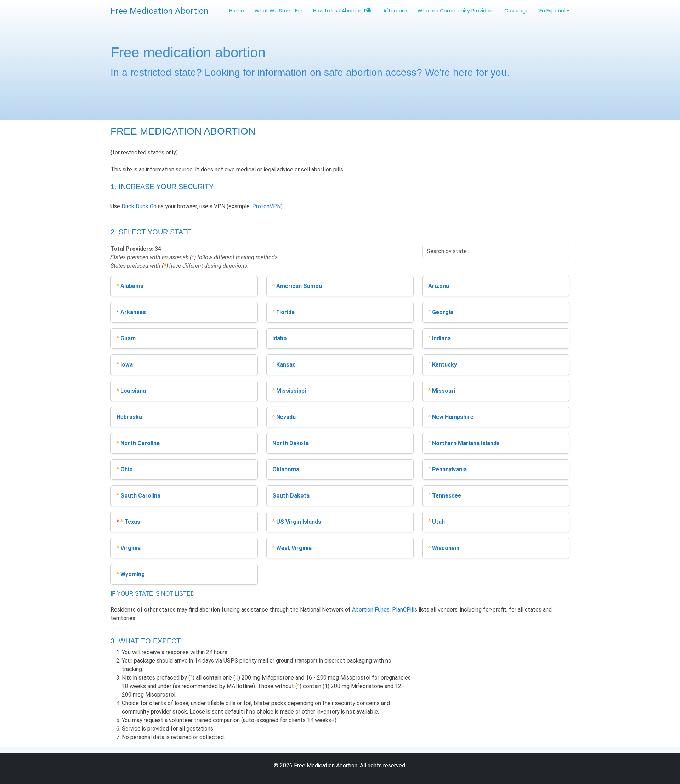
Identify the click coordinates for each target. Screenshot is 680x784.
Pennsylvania (449, 469)
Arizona (438, 286)
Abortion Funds (371, 609)
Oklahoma (285, 469)
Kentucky (444, 364)
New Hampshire (453, 417)
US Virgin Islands (298, 521)
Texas (132, 521)
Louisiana (133, 390)
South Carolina (140, 495)
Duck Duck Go (139, 206)
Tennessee (446, 495)
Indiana (441, 338)
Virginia (130, 548)
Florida (285, 312)
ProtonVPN (266, 206)
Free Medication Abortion (159, 11)
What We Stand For (278, 10)
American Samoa (299, 286)
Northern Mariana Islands (466, 443)
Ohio (126, 469)
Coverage (516, 10)
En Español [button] (552, 10)
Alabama (131, 286)
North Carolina (140, 443)
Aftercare (395, 10)
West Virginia (294, 548)
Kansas (286, 364)
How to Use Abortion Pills (343, 10)
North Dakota (290, 443)
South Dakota (291, 495)
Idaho (279, 338)
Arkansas (133, 312)
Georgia (442, 312)
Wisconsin (445, 548)
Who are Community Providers (456, 10)
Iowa (126, 364)
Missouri (443, 390)
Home (236, 10)
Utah (438, 521)
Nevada (286, 417)
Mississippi (291, 390)
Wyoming (132, 574)
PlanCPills (404, 609)
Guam (128, 338)
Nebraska (129, 417)
